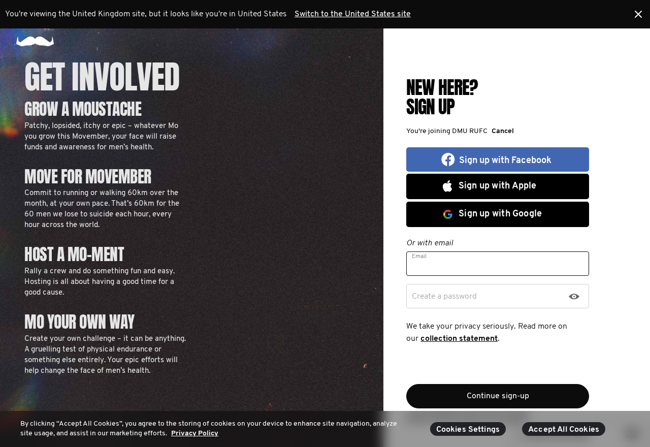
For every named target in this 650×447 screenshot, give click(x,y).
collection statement (459, 339)
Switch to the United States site (353, 14)
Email (419, 256)
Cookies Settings (468, 430)
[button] (501, 131)
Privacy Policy (194, 433)
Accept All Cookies (563, 430)
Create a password (444, 297)
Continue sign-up (498, 396)
